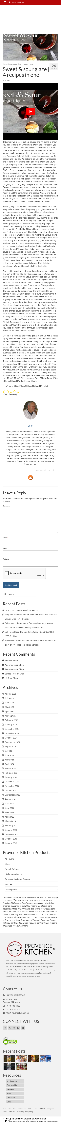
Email (5, 548)
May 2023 (9, 812)
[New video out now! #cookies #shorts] (9, 1058)
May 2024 (9, 759)
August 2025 (10, 693)
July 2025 (9, 698)
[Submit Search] (5, 594)
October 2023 (11, 790)
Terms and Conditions (16, 1112)
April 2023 (9, 816)
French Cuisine (12, 869)
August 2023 (10, 799)
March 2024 (10, 768)
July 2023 (9, 803)
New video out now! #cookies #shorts (21, 610)
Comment (7, 506)
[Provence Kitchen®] (30, 18)
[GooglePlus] (18, 1028)
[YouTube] (23, 1028)
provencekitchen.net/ (45, 470)
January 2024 (11, 777)
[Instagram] (14, 1028)
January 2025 (11, 724)
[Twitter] (10, 1028)
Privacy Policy (28, 1112)
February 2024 (11, 772)
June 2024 (9, 755)
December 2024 (12, 728)
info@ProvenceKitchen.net (17, 1012)
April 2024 (9, 764)
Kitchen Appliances (13, 874)
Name (5, 538)
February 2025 (11, 720)
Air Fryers (9, 858)
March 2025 (10, 715)
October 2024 (11, 737)
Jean (8, 80)
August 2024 (10, 746)
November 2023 (12, 786)
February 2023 (11, 825)
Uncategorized (11, 889)
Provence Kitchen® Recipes (17, 879)
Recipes (8, 884)
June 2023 (9, 808)
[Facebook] (5, 1028)
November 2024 (12, 733)
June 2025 (9, 702)
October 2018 (11, 838)
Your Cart (17, 2)
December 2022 (12, 834)
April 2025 (9, 711)
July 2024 (9, 750)
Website (6, 559)
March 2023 (10, 821)
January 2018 (11, 843)
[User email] (30, 477)
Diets (7, 863)
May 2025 (9, 707)
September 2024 (12, 742)
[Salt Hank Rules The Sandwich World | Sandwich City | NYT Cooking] (45, 1058)
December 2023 (12, 781)
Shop (15, 660)
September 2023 (12, 794)
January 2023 (11, 829)
